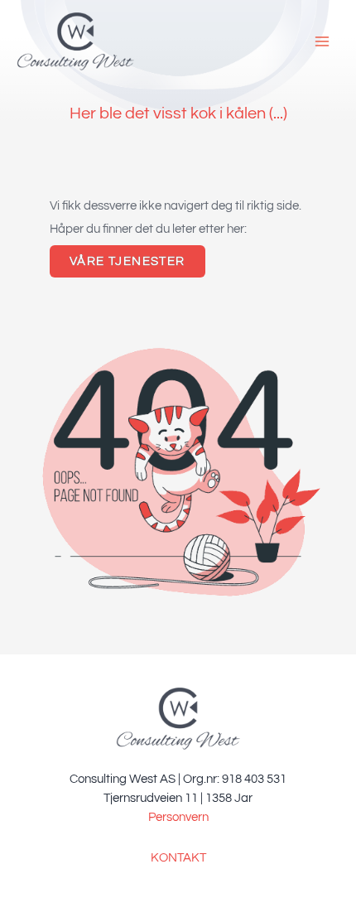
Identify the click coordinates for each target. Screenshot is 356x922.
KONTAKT (178, 858)
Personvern (178, 817)
